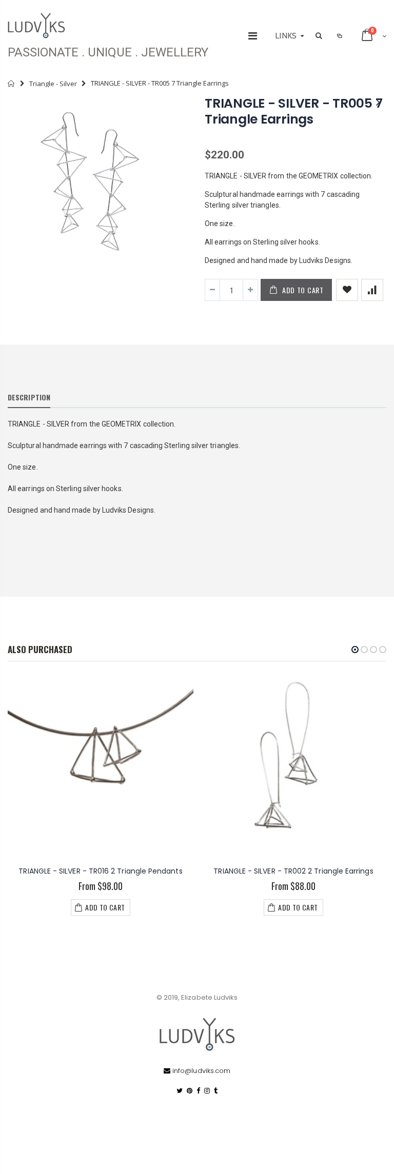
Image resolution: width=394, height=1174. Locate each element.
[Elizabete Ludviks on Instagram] (207, 1091)
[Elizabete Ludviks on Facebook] (198, 1091)
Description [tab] (29, 397)
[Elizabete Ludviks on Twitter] (179, 1091)
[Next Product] (378, 102)
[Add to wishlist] (347, 290)
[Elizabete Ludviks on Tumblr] (216, 1091)
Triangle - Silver (53, 83)
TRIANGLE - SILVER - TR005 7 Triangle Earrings (293, 111)
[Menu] (252, 36)
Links (286, 36)
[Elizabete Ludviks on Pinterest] (189, 1091)
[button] (355, 649)
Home (11, 83)
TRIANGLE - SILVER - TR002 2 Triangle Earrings (293, 871)
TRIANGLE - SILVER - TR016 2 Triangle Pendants (100, 871)
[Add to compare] (372, 290)
